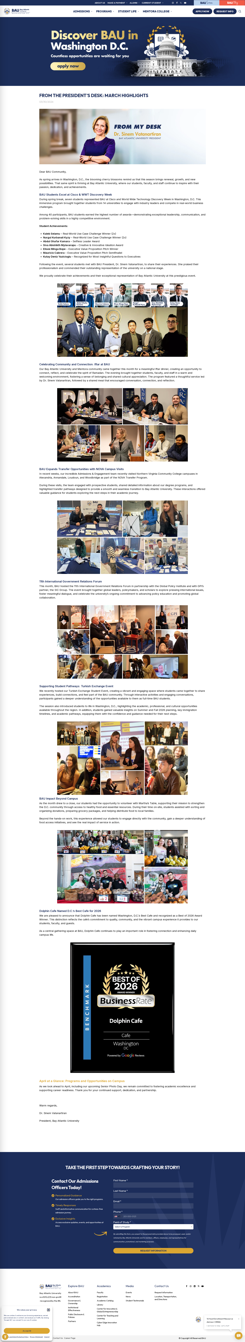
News (128, 1296)
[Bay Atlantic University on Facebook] (176, 2)
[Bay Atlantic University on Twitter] (181, 3)
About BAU (73, 1292)
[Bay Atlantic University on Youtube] (185, 2)
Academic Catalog (105, 1300)
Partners (72, 1321)
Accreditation (74, 1296)
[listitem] (50, 1297)
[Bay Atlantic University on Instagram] (173, 2)
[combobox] (118, 1216)
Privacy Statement (36, 1337)
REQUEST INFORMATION (153, 1250)
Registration (102, 1296)
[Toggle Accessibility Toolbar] (5, 1336)
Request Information (164, 1292)
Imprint (47, 1337)
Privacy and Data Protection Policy (16, 1337)
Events (129, 1292)
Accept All (27, 1331)
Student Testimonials (135, 1300)
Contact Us (58, 1338)
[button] (48, 1310)
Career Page (69, 1338)
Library (100, 1304)
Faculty (100, 1292)
